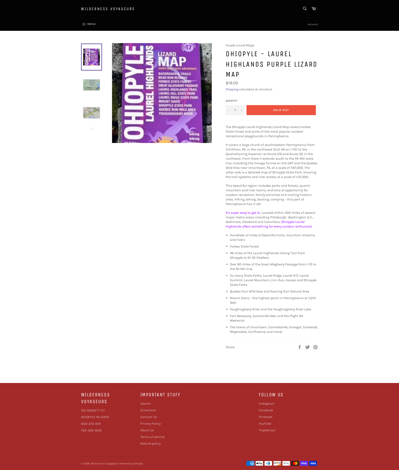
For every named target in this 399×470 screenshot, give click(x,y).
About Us (147, 430)
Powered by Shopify (131, 463)
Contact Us (148, 417)
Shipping (232, 89)
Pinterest (265, 417)
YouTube (265, 423)
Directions (148, 410)
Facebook (266, 410)
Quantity (231, 100)
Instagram (267, 403)
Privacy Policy (150, 423)
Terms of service (152, 437)
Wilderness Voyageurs (108, 8)
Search (145, 403)
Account (313, 24)
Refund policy (150, 443)
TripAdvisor (267, 430)
